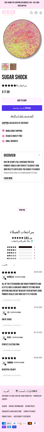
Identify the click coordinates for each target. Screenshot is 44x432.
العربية (6, 391)
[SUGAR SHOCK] (22, 39)
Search (4, 406)
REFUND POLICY (30, 406)
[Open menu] (40, 12)
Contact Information (16, 406)
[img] (9, 272)
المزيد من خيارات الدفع (22, 116)
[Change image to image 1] (5, 66)
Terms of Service (29, 411)
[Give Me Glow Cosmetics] (8, 13)
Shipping (5, 123)
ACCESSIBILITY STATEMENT (22, 416)
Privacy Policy (7, 416)
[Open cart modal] (36, 12)
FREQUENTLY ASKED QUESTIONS (12, 411)
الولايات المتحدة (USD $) (28, 391)
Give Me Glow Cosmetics (23, 396)
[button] (9, 85)
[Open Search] (31, 12)
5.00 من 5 (28, 237)
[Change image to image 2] (13, 66)
